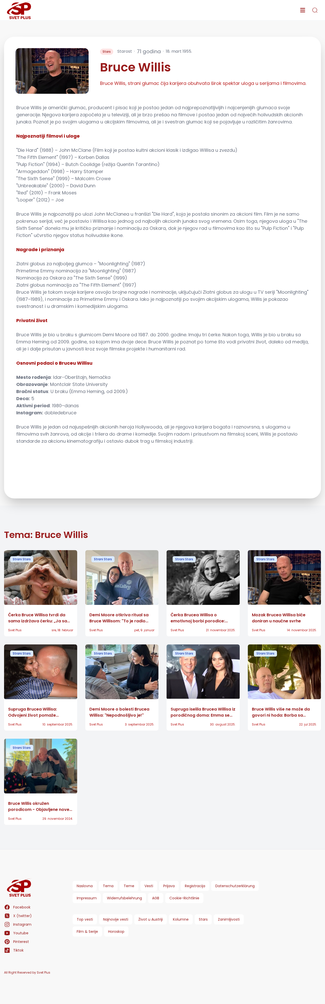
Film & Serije (87, 931)
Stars (107, 51)
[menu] (303, 10)
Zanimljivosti (229, 919)
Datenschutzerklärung (235, 885)
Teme (129, 885)
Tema (108, 885)
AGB (155, 898)
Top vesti (85, 919)
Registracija (195, 885)
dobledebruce (60, 413)
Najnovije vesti (115, 919)
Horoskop (116, 931)
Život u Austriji (150, 919)
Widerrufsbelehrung (124, 898)
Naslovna (85, 885)
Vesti (148, 885)
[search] (315, 10)
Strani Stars (22, 559)
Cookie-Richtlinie (184, 898)
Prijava (169, 885)
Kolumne (181, 919)
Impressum (87, 898)
